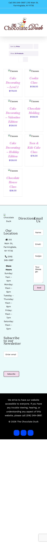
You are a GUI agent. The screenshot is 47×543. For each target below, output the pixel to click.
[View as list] (25, 59)
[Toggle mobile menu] (42, 32)
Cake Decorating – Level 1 (13, 82)
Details (13, 71)
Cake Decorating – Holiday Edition (13, 149)
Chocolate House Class (13, 182)
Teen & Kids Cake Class (33, 147)
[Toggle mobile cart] (38, 32)
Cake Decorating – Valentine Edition (13, 115)
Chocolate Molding (34, 110)
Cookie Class (34, 80)
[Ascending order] (36, 46)
